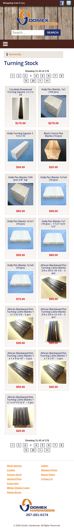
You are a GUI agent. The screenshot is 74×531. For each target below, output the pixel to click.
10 (33, 80)
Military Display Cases (18, 488)
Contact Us (47, 479)
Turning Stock (14, 474)
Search (52, 32)
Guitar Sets (13, 483)
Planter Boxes (14, 492)
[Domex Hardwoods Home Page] (37, 24)
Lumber (11, 470)
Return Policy (48, 474)
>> (47, 80)
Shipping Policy (49, 470)
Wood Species (14, 466)
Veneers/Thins (14, 479)
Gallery (44, 466)
